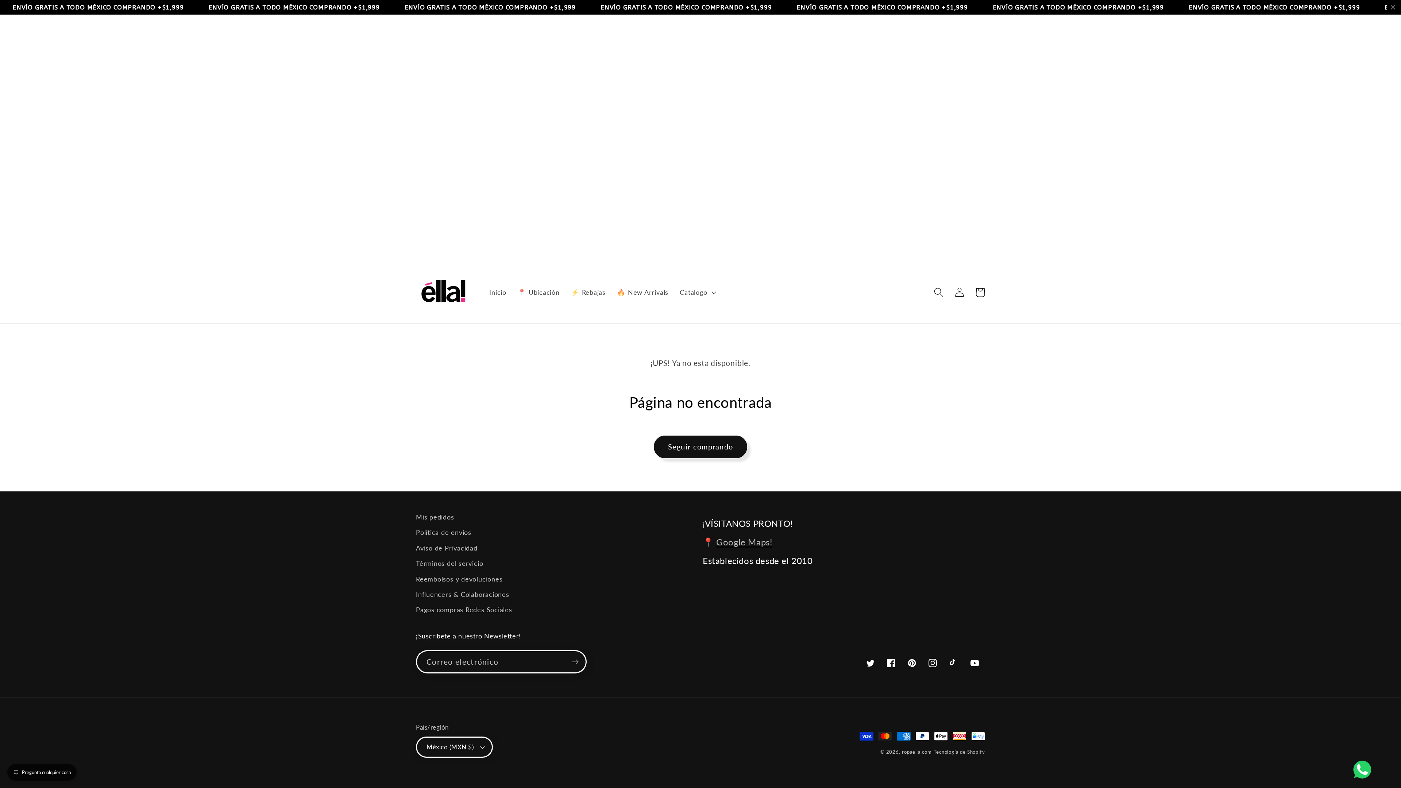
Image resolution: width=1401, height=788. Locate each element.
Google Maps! (744, 542)
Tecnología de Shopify (959, 752)
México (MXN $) (450, 747)
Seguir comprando (700, 447)
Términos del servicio (449, 563)
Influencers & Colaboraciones (462, 594)
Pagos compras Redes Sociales (464, 610)
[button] (697, 292)
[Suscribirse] (575, 662)
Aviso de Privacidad (447, 548)
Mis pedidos (435, 517)
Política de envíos (443, 532)
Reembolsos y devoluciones (459, 579)
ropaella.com (917, 752)
